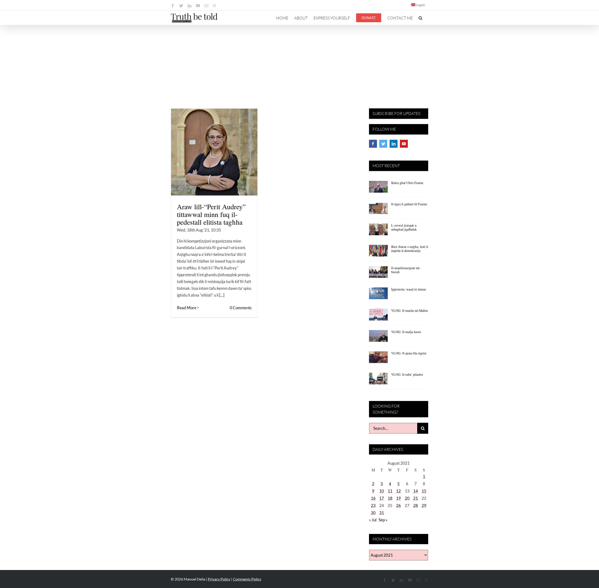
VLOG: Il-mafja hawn (406, 332)
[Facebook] (373, 144)
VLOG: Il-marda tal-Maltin (409, 310)
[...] (221, 295)
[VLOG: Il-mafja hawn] (378, 337)
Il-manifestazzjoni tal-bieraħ (405, 270)
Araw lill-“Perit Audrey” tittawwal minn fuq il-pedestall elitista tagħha (211, 214)
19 (398, 498)
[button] (420, 18)
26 (398, 505)
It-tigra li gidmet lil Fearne (409, 204)
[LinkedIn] (394, 144)
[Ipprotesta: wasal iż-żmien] (378, 294)
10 (381, 491)
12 (398, 491)
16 (373, 498)
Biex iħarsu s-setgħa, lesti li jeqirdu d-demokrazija (409, 248)
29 (424, 505)
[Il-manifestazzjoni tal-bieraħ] (378, 273)
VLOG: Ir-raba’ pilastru (407, 374)
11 (390, 491)
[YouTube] (404, 144)
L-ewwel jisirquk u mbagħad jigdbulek (404, 227)
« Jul (372, 519)
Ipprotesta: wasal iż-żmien (408, 289)
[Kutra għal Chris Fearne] (378, 188)
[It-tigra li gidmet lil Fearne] (378, 209)
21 (415, 498)
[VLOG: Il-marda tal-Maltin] (378, 316)
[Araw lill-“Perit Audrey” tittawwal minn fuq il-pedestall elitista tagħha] (214, 152)
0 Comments (241, 307)
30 (373, 512)
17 (381, 498)
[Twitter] (383, 144)
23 (373, 505)
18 (390, 498)
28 (415, 505)
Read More (186, 307)
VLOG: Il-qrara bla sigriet (408, 353)
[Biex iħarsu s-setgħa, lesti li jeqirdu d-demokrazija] (378, 252)
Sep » (383, 519)
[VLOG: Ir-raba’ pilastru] (378, 380)
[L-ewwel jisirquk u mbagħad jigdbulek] (378, 231)
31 (381, 512)
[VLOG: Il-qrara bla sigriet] (378, 358)
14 (415, 491)
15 (424, 491)
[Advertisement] (299, 60)
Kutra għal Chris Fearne (407, 182)
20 (407, 498)
